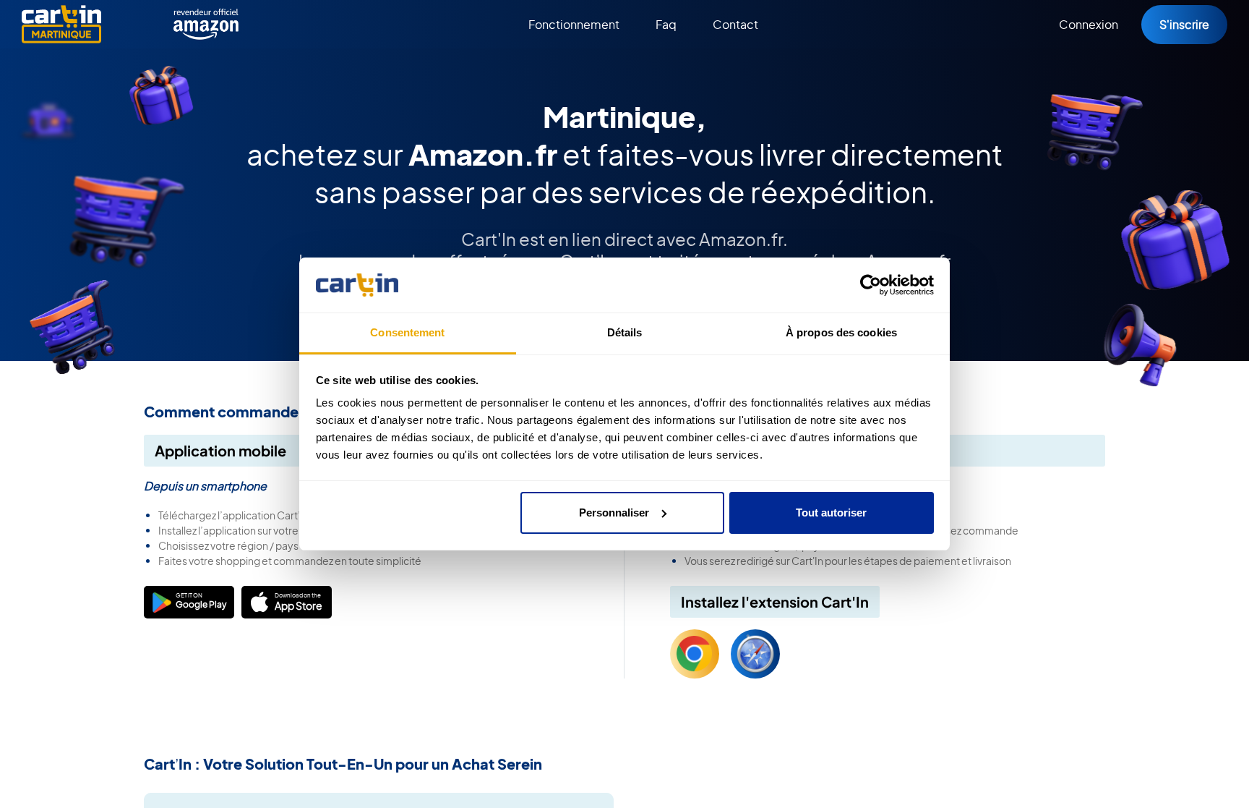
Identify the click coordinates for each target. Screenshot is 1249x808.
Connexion (1088, 24)
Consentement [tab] (407, 332)
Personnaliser (614, 512)
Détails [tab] (625, 332)
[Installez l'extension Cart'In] (694, 654)
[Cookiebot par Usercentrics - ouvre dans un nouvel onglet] (870, 285)
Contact (735, 24)
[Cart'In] (61, 24)
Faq (666, 24)
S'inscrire (1184, 24)
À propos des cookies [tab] (841, 332)
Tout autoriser (831, 512)
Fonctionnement (573, 24)
